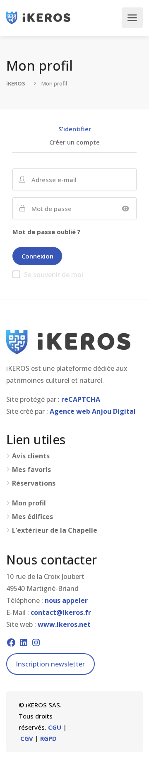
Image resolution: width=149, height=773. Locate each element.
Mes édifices (32, 516)
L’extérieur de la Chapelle (54, 530)
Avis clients (31, 456)
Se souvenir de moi (53, 274)
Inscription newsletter (50, 664)
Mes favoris (31, 469)
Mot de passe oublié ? (46, 232)
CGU (54, 727)
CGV (26, 738)
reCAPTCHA (80, 399)
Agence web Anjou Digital (93, 411)
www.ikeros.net (64, 624)
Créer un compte (74, 142)
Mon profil (29, 503)
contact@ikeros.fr (61, 612)
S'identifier (74, 129)
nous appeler (66, 600)
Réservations (33, 483)
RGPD (48, 738)
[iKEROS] (38, 18)
